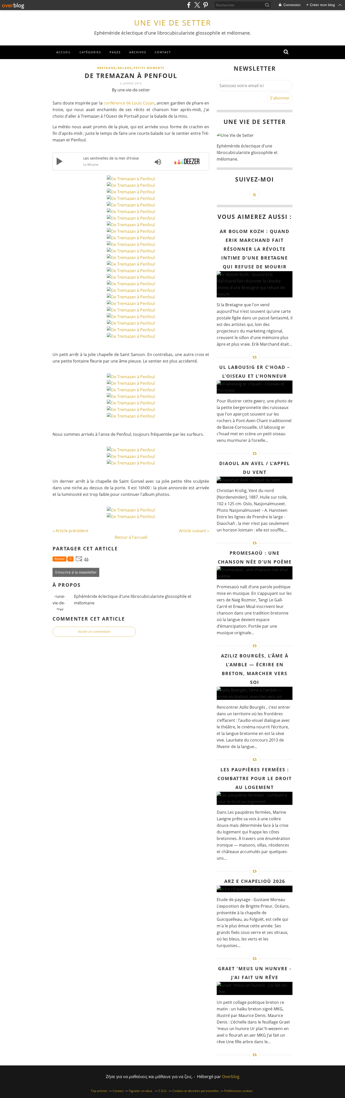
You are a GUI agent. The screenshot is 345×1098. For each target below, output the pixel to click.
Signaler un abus (141, 1091)
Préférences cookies (238, 1091)
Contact (163, 52)
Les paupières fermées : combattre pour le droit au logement (254, 778)
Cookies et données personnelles (196, 1091)
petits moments (149, 68)
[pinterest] (205, 5)
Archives (137, 52)
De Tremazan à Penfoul (131, 75)
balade (125, 68)
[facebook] (189, 5)
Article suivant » (194, 530)
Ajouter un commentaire (94, 631)
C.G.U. (162, 1091)
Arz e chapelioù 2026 (254, 881)
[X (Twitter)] (197, 5)
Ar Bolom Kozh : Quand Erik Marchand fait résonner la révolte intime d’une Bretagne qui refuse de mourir (254, 249)
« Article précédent (70, 530)
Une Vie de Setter (172, 22)
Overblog (230, 1076)
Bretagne (106, 68)
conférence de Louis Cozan (129, 103)
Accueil (63, 52)
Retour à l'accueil (131, 537)
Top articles (99, 1091)
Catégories (90, 52)
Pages (115, 52)
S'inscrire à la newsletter (76, 572)
